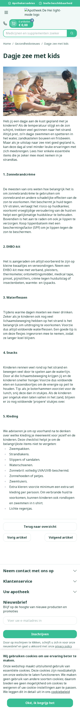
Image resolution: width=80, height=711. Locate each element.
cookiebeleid (60, 692)
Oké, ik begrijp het (40, 703)
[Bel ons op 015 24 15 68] (5, 23)
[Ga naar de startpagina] (44, 13)
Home (7, 43)
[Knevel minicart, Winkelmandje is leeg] (13, 23)
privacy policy (63, 646)
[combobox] (35, 33)
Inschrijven (40, 634)
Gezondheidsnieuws (27, 43)
